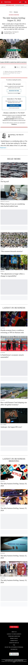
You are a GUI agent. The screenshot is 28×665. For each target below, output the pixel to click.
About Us (14, 631)
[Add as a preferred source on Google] (14, 654)
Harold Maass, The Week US (12, 32)
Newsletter (24, 67)
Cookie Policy (14, 640)
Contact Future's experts (14, 634)
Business (16, 11)
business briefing (14, 14)
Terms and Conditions (14, 636)
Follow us (18, 67)
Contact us (14, 124)
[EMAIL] (9, 136)
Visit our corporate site (18, 660)
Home (10, 11)
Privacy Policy (14, 638)
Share (4, 67)
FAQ (14, 644)
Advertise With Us (14, 642)
